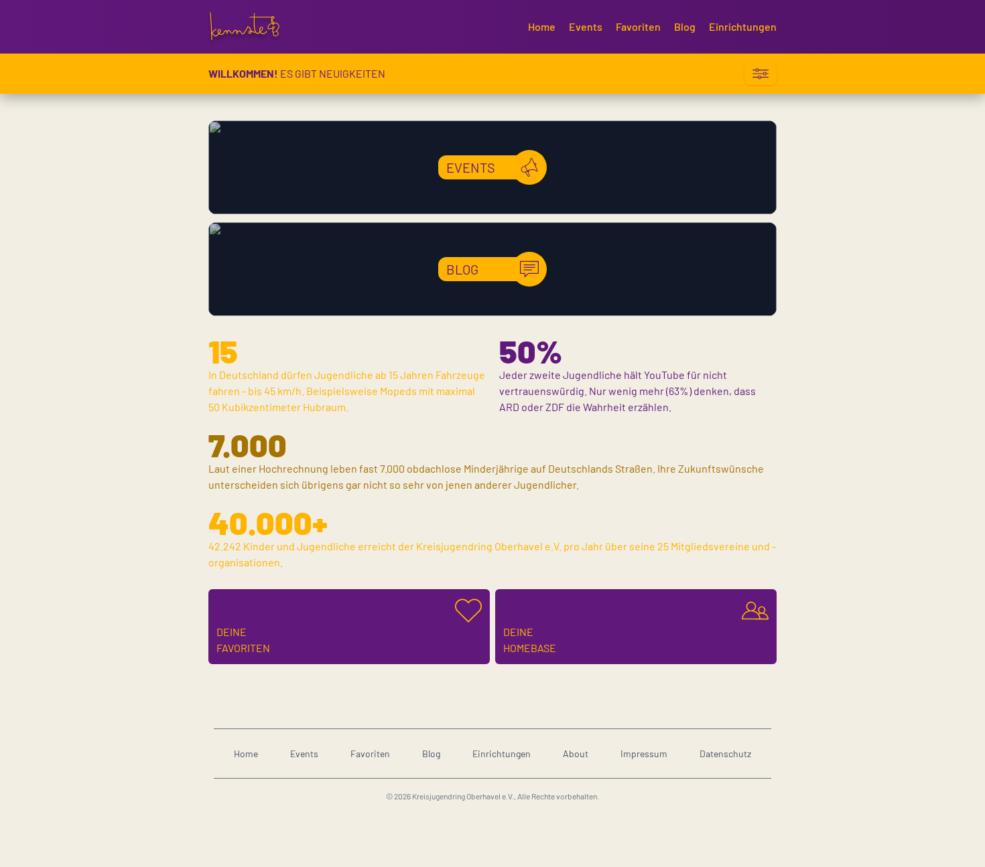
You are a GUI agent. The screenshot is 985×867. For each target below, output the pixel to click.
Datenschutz (725, 753)
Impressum (643, 753)
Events (585, 26)
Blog (685, 26)
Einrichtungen (743, 26)
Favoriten (638, 26)
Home (541, 26)
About (575, 753)
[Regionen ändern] (760, 73)
